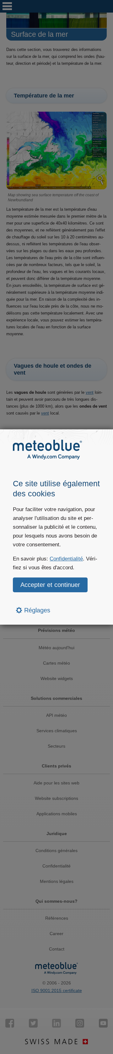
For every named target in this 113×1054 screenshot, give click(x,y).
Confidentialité (66, 559)
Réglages (36, 610)
